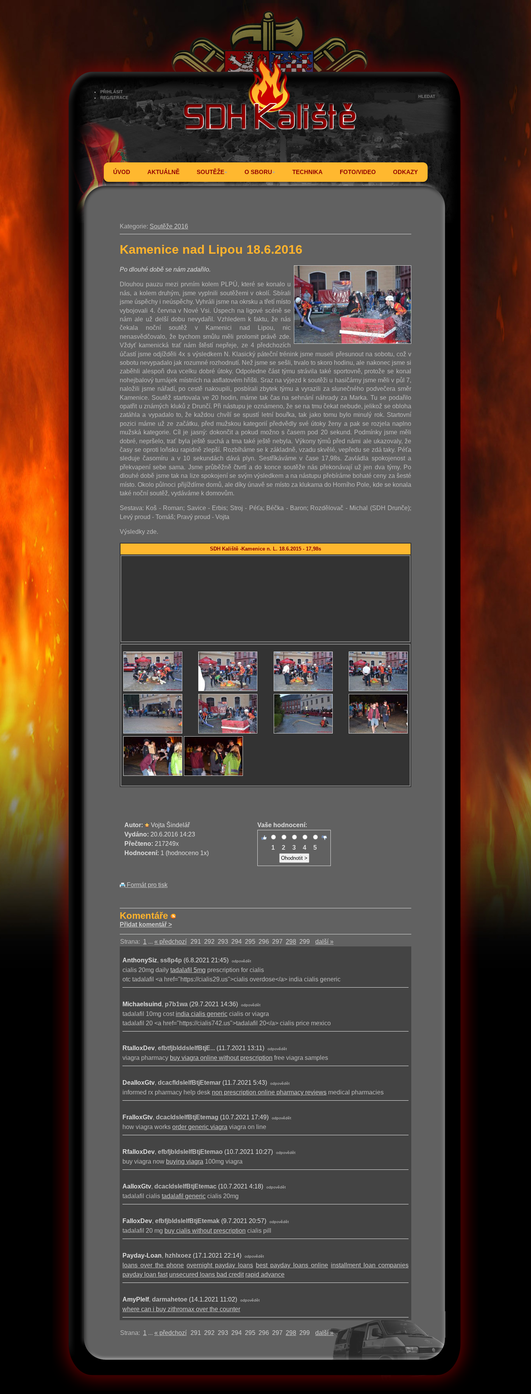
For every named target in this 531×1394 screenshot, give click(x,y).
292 (209, 941)
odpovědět (241, 961)
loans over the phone (153, 1265)
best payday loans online (292, 1265)
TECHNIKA (307, 172)
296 (264, 941)
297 (277, 941)
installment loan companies (370, 1265)
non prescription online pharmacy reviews (269, 1092)
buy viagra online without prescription (221, 1057)
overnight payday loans (220, 1265)
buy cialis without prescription (205, 1230)
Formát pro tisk (146, 885)
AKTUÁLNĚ (163, 172)
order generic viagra (199, 1127)
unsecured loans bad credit (206, 1274)
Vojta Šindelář (170, 825)
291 (195, 941)
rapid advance (265, 1274)
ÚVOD (121, 172)
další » (324, 941)
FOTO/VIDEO (358, 172)
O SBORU (258, 172)
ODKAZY (405, 172)
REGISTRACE (114, 97)
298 (291, 941)
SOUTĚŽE (210, 172)
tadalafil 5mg (188, 970)
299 (304, 941)
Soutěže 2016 (169, 226)
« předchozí (170, 941)
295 (250, 941)
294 (236, 941)
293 (223, 941)
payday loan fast (145, 1274)
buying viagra (184, 1161)
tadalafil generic (184, 1196)
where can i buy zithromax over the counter (181, 1309)
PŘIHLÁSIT (111, 91)
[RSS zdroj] (173, 915)
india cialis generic (201, 1014)
